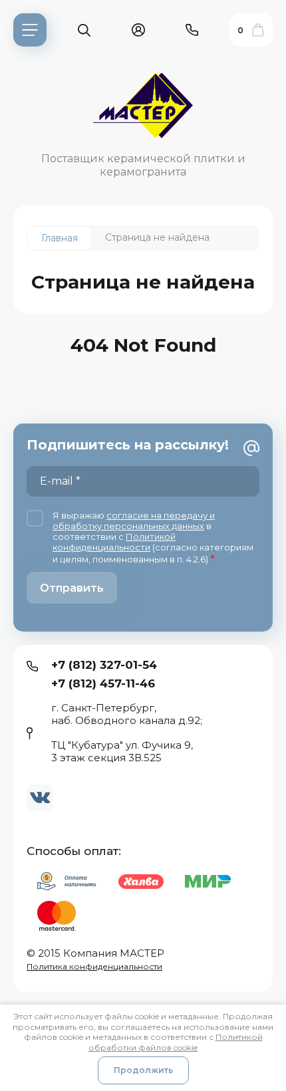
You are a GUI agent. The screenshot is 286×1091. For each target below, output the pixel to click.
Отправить (72, 588)
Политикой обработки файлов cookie (175, 1042)
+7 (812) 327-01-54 (104, 664)
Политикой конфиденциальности (114, 541)
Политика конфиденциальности (94, 966)
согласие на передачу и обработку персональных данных (134, 520)
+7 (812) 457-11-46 (103, 683)
